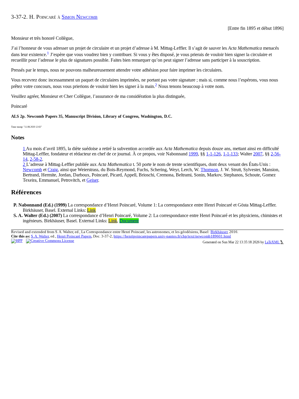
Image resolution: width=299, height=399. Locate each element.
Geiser (92, 180)
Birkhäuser (219, 232)
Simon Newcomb (80, 17)
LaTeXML (272, 242)
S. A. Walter (40, 236)
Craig (53, 169)
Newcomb (32, 169)
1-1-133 (230, 153)
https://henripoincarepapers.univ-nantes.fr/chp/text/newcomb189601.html (172, 236)
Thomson (209, 169)
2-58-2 (36, 159)
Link (91, 210)
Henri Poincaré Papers (74, 236)
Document (129, 220)
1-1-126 (213, 153)
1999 (193, 153)
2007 (258, 153)
